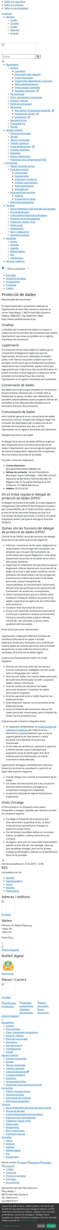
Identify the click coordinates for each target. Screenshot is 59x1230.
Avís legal (11, 275)
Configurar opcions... (11, 1226)
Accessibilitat (12, 281)
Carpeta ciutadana (15, 1074)
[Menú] (3, 61)
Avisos (9, 884)
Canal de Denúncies (16, 1071)
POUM (9, 1052)
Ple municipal (13, 1029)
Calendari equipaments (26, 1011)
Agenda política (14, 881)
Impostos (11, 1078)
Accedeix (6, 914)
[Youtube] (45, 1162)
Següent (14, 949)
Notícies (10, 887)
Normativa (11, 1042)
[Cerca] (38, 56)
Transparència (13, 1048)
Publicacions (12, 890)
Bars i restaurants (15, 1130)
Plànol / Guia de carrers (18, 1091)
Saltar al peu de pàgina (16, 8)
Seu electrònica (14, 1045)
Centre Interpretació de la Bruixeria (24, 1114)
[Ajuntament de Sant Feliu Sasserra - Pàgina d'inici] (19, 48)
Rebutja (41, 1226)
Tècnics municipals (15, 1065)
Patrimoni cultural (15, 1133)
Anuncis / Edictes (15, 1035)
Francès (14, 33)
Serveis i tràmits (10, 1055)
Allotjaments (12, 1127)
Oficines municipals (16, 1058)
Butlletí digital (13, 1150)
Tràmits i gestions (15, 1068)
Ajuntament (8, 1022)
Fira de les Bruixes (15, 1111)
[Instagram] (8, 1165)
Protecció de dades (16, 278)
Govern (10, 1025)
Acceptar (51, 1226)
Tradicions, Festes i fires (18, 1120)
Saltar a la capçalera (14, 1)
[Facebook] (33, 1162)
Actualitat (7, 1137)
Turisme (6, 1104)
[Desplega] (28, 268)
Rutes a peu (12, 1124)
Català (13, 20)
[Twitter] (22, 1162)
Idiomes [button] (10, 16)
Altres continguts (16, 268)
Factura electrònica (16, 1081)
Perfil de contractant (16, 1038)
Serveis (9, 1061)
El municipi (7, 1088)
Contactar (7, 13)
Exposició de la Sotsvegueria (20, 1117)
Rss (8, 1153)
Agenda (10, 877)
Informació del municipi (18, 1097)
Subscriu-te (7, 973)
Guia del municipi (15, 1094)
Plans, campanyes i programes (22, 1032)
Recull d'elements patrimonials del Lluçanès (28, 1107)
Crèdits (9, 288)
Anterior (6, 949)
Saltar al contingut (13, 4)
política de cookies (28, 1220)
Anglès (13, 26)
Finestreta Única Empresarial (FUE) (24, 1084)
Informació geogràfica (17, 1101)
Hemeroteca (12, 1156)
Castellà (14, 23)
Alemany (14, 30)
